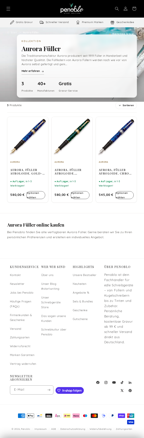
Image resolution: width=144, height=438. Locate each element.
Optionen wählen (33, 195)
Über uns (47, 275)
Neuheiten (79, 284)
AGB (53, 429)
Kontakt (15, 275)
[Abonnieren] (49, 390)
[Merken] (43, 121)
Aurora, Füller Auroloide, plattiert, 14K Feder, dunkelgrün (72, 171)
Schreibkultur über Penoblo (53, 332)
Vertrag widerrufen (23, 364)
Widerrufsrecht (20, 346)
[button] (8, 8)
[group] (72, 22)
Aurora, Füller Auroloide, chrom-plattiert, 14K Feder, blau (116, 171)
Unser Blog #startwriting (50, 286)
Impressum (40, 429)
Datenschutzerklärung (72, 429)
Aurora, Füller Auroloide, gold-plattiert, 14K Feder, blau (26, 171)
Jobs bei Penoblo (22, 293)
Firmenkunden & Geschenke (21, 318)
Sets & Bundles (83, 301)
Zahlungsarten (20, 337)
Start (14, 32)
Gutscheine (80, 319)
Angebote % (81, 293)
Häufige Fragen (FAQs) (20, 304)
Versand (15, 329)
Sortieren (128, 105)
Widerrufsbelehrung (101, 429)
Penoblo (25, 429)
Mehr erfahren (31, 71)
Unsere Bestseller (85, 275)
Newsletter (17, 284)
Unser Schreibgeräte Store (51, 302)
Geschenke (80, 310)
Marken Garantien (22, 355)
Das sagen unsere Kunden (53, 319)
